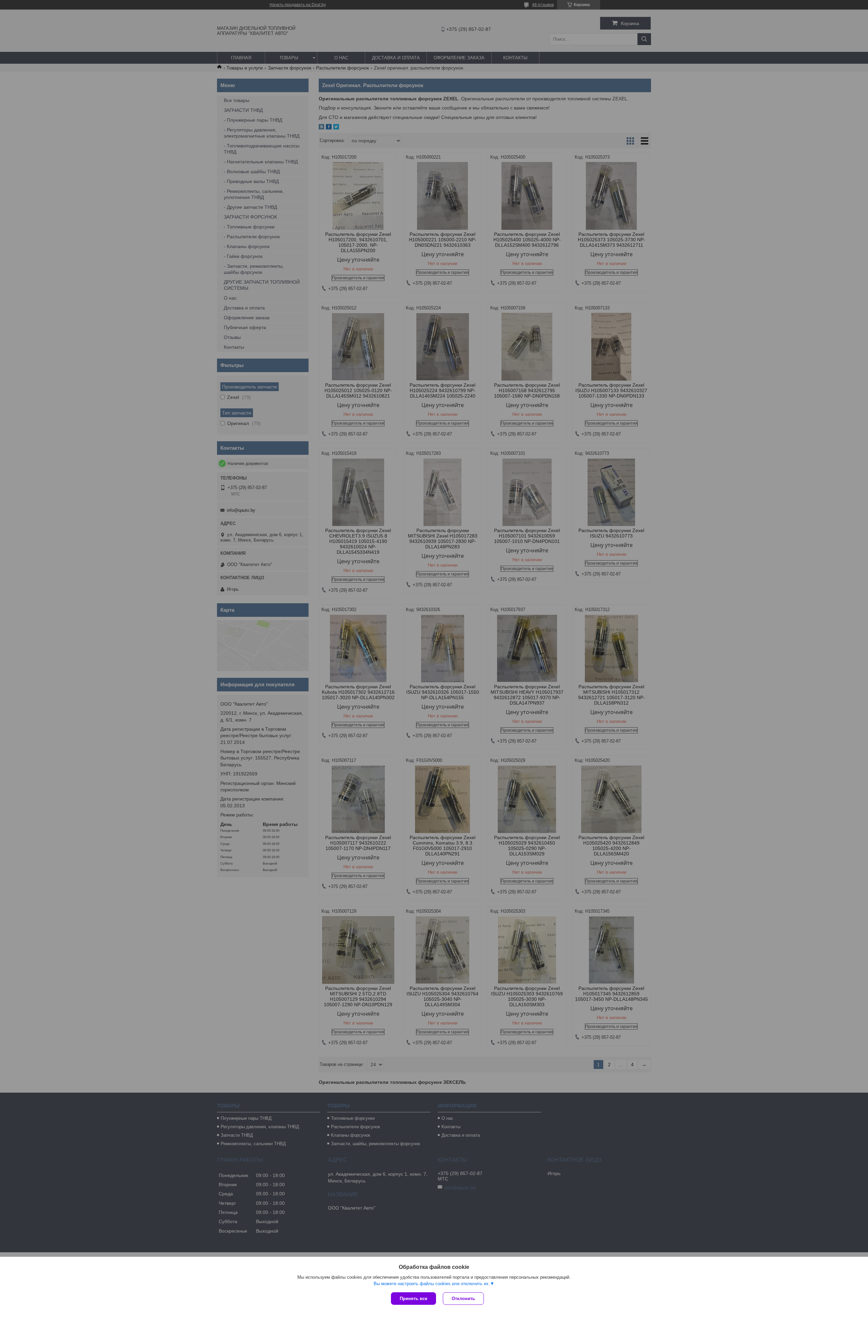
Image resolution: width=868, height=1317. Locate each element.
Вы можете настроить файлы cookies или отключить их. (432, 1283)
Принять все (413, 1298)
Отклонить (463, 1298)
